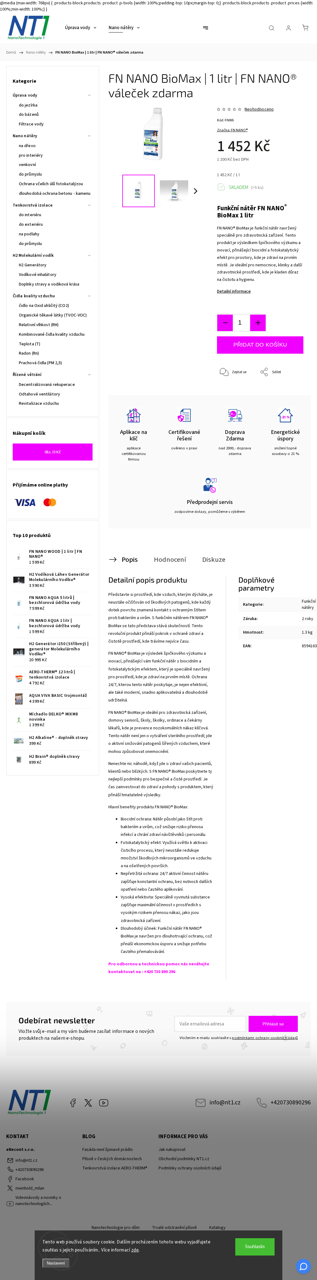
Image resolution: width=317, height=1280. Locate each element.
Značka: (232, 130)
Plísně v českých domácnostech (112, 1159)
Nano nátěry (25, 136)
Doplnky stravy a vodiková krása (49, 284)
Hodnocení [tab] (170, 560)
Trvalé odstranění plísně (174, 1228)
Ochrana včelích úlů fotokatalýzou (51, 184)
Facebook (72, 1102)
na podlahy (29, 234)
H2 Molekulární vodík (33, 255)
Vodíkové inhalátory (37, 275)
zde (135, 1250)
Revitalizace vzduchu (39, 403)
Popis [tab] (130, 560)
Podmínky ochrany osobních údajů (189, 1168)
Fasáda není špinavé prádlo (107, 1150)
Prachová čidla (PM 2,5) (40, 363)
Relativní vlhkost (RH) (39, 325)
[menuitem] (80, 27)
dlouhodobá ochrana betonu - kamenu (54, 193)
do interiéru (30, 215)
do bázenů (29, 114)
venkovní (27, 165)
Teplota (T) (29, 344)
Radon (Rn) (29, 353)
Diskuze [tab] (213, 560)
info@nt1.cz (225, 1102)
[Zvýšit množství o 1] (258, 323)
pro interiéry (31, 155)
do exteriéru (31, 224)
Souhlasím (255, 1246)
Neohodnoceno (259, 109)
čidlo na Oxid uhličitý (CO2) (44, 306)
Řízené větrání (27, 375)
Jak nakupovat (171, 1150)
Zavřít (290, 392)
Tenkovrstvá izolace (33, 205)
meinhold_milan (88, 1102)
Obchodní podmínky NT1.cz (183, 1159)
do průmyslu (30, 174)
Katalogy (217, 1228)
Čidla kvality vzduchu (34, 296)
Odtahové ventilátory (39, 394)
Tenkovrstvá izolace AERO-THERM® (114, 1168)
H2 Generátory (32, 265)
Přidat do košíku (260, 345)
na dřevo (27, 146)
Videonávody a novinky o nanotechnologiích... (103, 1102)
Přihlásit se (273, 1023)
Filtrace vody (31, 124)
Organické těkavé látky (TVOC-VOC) (53, 315)
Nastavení (56, 1263)
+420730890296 (291, 1102)
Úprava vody (25, 95)
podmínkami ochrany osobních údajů (265, 1038)
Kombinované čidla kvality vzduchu (52, 334)
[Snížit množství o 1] (225, 323)
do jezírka (28, 105)
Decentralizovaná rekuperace (47, 385)
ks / (53, 452)
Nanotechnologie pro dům (116, 1228)
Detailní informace (234, 291)
